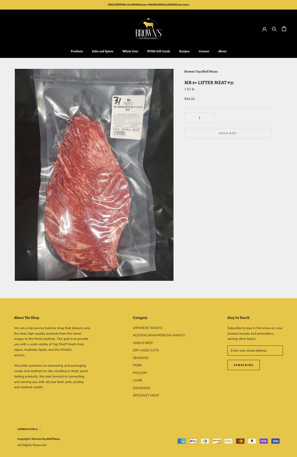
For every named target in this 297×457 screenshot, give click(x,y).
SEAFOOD (140, 358)
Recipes (184, 51)
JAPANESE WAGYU (147, 328)
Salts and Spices (102, 51)
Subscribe (244, 365)
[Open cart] (284, 28)
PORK (137, 365)
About (222, 51)
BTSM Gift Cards (158, 51)
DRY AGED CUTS (146, 350)
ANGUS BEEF (143, 343)
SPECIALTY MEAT (146, 395)
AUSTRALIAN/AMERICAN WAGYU (159, 335)
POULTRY (140, 373)
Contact (204, 51)
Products (77, 51)
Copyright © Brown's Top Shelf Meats (38, 439)
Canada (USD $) (27, 429)
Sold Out (228, 133)
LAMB (137, 380)
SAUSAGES (141, 388)
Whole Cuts (130, 51)
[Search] (274, 28)
